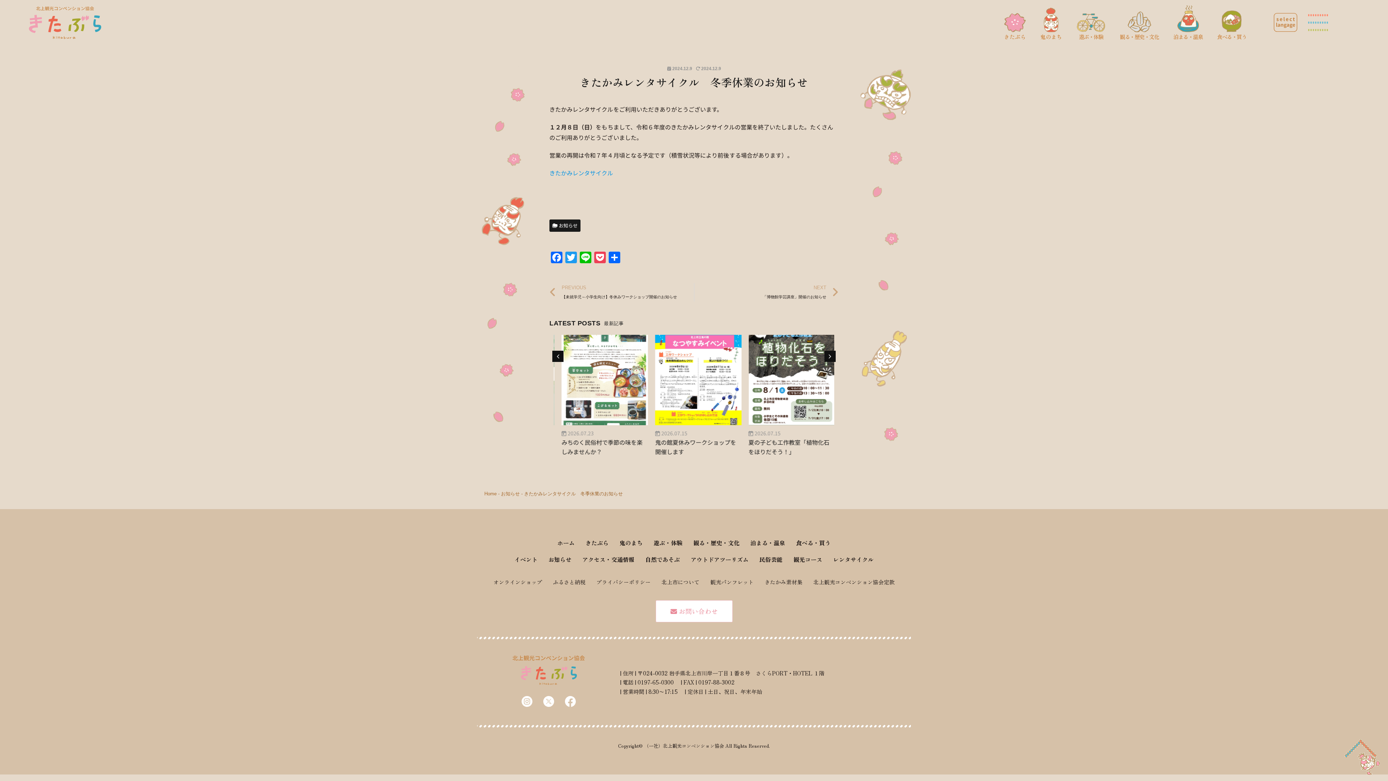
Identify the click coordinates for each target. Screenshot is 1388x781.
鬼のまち (631, 542)
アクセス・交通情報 (608, 559)
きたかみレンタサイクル (581, 172)
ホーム (566, 542)
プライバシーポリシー (623, 582)
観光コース (807, 559)
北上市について (680, 582)
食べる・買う (813, 542)
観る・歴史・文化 (716, 542)
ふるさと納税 (569, 582)
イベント (525, 559)
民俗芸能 (771, 559)
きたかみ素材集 (783, 582)
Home (490, 493)
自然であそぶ (662, 559)
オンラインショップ (517, 582)
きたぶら (597, 542)
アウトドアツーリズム (720, 559)
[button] (1285, 22)
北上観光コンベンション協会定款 (854, 582)
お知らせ (510, 493)
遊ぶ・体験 (668, 542)
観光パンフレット (732, 582)
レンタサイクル (853, 559)
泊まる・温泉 (767, 542)
